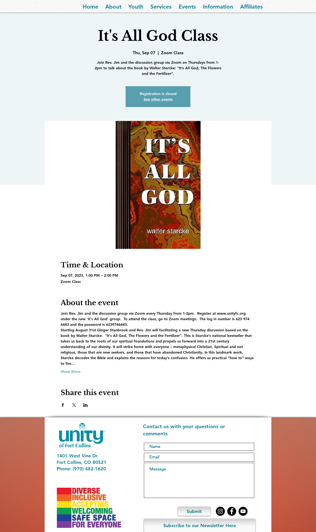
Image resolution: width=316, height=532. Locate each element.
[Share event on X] (74, 405)
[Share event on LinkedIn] (85, 405)
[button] (113, 6)
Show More (71, 371)
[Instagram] (220, 511)
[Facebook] (231, 511)
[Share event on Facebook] (63, 405)
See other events (158, 99)
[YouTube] (243, 511)
